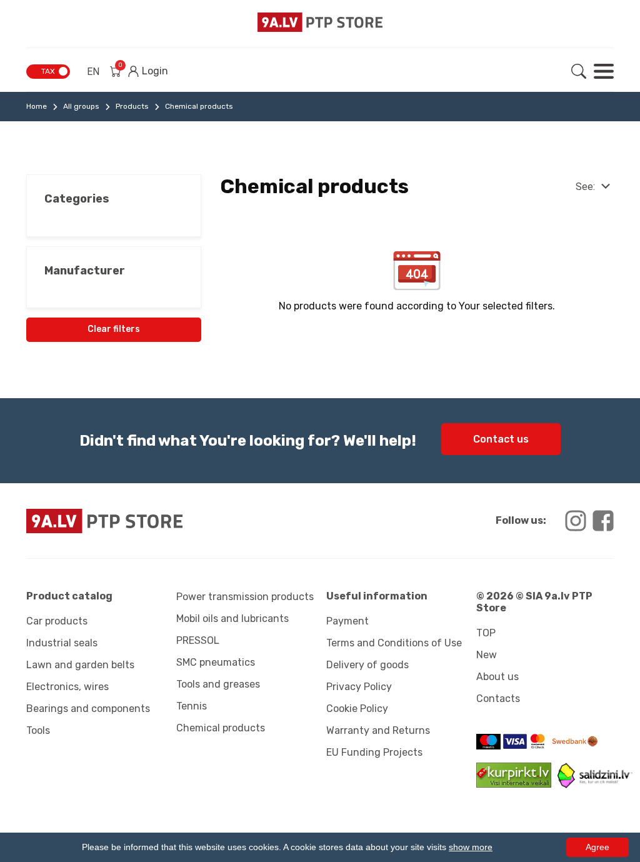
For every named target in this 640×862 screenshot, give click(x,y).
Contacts (498, 698)
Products (132, 106)
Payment (347, 621)
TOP (486, 633)
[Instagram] (575, 520)
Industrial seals (62, 643)
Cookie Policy (357, 708)
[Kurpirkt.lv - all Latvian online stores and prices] (517, 784)
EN (93, 72)
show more (470, 847)
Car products (57, 621)
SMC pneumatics (215, 662)
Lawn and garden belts (80, 665)
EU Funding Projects (374, 752)
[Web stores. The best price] (595, 785)
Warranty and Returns (378, 730)
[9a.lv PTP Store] (170, 521)
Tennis (191, 706)
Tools (38, 730)
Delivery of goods (367, 665)
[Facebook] (603, 520)
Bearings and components (88, 708)
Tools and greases (218, 684)
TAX (48, 71)
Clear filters (114, 329)
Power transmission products (245, 597)
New (486, 655)
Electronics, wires (67, 687)
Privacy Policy (359, 687)
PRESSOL (197, 640)
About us (497, 677)
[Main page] (320, 22)
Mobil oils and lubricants (232, 618)
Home (36, 106)
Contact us (501, 439)
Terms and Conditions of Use (394, 643)
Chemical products (220, 728)
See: (585, 187)
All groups (81, 106)
